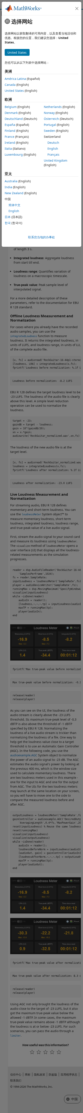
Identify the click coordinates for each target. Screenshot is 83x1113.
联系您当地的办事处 (41, 237)
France (9, 137)
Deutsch (53, 143)
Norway (49, 113)
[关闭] (77, 8)
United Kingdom (55, 160)
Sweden (49, 131)
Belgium (11, 107)
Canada (10, 85)
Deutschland (14, 119)
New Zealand (14, 193)
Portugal (50, 125)
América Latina (15, 79)
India (8, 187)
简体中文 (14, 205)
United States (14, 91)
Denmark (11, 113)
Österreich (51, 119)
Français (53, 154)
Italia (8, 148)
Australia (11, 181)
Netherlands (53, 107)
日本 (8, 217)
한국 (8, 223)
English (52, 148)
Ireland (10, 143)
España (10, 125)
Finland (10, 131)
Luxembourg (14, 154)
